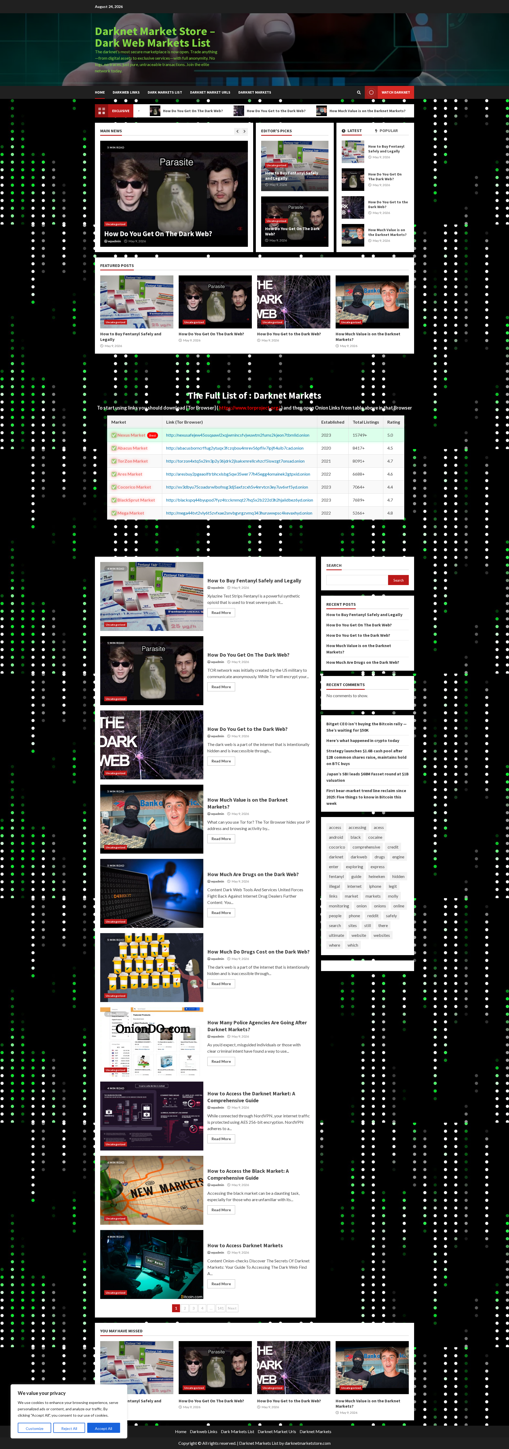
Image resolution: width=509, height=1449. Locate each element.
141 (220, 1308)
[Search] (359, 92)
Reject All (69, 1428)
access (335, 827)
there (383, 925)
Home (100, 92)
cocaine (375, 837)
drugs (380, 856)
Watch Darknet (396, 92)
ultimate (336, 935)
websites (382, 935)
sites (352, 925)
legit (393, 886)
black (355, 837)
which (353, 944)
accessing (357, 827)
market (351, 895)
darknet (336, 856)
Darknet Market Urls (210, 92)
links (333, 895)
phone (354, 915)
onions (380, 905)
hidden (398, 876)
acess (379, 827)
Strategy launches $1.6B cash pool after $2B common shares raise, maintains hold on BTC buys (366, 757)
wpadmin (114, 241)
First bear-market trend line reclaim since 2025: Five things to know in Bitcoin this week (366, 797)
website (359, 935)
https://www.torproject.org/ (250, 408)
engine (398, 856)
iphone (375, 886)
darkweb (359, 856)
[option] (174, 194)
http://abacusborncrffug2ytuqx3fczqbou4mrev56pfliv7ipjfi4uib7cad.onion (235, 447)
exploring (354, 866)
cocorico (337, 846)
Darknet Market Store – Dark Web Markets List (155, 37)
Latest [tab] (354, 130)
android (336, 837)
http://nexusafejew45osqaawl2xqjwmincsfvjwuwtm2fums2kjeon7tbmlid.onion (237, 434)
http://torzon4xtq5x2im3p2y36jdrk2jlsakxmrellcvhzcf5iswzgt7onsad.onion (235, 460)
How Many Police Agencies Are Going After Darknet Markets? (151, 1041)
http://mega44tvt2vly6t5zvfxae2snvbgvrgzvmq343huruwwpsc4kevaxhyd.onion (239, 512)
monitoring (339, 905)
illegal (334, 886)
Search (334, 565)
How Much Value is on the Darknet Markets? (307, 110)
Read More (221, 612)
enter (334, 866)
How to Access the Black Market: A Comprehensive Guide (151, 1190)
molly (393, 895)
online (398, 905)
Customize (34, 1428)
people (335, 915)
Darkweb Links (126, 92)
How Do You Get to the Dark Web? (215, 110)
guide (356, 876)
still (367, 925)
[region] (69, 1411)
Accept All (103, 1428)
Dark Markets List (165, 92)
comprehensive (366, 846)
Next (232, 1308)
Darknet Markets (254, 92)
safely (391, 915)
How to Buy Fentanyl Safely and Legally (353, 151)
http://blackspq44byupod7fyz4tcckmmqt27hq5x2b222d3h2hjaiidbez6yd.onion (239, 499)
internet (354, 886)
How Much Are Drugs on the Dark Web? (402, 110)
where (334, 944)
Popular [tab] (388, 130)
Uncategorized (115, 224)
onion (362, 905)
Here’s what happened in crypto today (362, 740)
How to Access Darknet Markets (151, 1264)
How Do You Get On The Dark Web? (353, 179)
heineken (377, 876)
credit (393, 846)
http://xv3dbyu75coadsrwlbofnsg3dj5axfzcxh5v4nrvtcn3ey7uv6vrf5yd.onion (237, 486)
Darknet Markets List (258, 1443)
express (378, 866)
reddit (373, 915)
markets (373, 895)
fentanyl (336, 876)
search (335, 925)
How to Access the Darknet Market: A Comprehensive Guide (151, 1116)
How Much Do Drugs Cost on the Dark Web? (151, 967)
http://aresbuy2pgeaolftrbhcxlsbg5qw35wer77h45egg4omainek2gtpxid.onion (238, 473)
